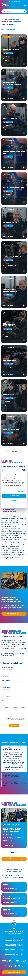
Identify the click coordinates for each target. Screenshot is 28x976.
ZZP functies (10, 950)
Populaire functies (13, 945)
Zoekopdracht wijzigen (14, 972)
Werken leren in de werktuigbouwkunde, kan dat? (12, 783)
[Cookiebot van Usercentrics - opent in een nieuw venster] (20, 470)
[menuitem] (14, 11)
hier (16, 484)
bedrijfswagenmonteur (8, 537)
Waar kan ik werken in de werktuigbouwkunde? (12, 776)
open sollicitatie (13, 607)
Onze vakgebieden (12, 940)
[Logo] (5, 4)
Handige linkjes (11, 954)
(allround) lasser (13, 535)
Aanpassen (13, 500)
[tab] (12, 852)
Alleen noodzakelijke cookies (14, 505)
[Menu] (25, 5)
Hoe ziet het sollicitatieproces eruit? (11, 748)
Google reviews (18, 933)
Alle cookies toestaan (14, 495)
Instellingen (21, 491)
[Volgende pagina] (21, 451)
